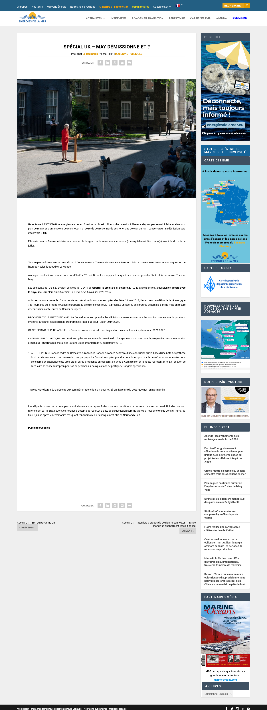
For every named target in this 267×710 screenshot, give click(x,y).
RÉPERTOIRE (177, 18)
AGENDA (221, 18)
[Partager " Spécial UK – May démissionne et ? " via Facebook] (100, 62)
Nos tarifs (37, 6)
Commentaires (140, 6)
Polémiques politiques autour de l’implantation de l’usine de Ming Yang (223, 486)
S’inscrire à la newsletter (113, 6)
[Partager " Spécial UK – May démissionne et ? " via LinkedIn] (107, 62)
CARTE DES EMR (200, 18)
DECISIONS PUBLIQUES (128, 53)
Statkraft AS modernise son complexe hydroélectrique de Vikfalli (221, 514)
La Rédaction (90, 53)
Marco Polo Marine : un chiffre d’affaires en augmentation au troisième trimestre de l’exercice (223, 562)
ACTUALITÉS (94, 18)
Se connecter (160, 6)
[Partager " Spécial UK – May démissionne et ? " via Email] (122, 62)
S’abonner (239, 18)
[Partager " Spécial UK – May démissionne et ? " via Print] (129, 62)
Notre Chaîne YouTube (82, 6)
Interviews (118, 18)
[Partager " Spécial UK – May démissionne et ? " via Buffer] (114, 62)
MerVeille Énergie (56, 6)
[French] (179, 5)
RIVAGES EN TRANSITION (147, 18)
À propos (22, 6)
